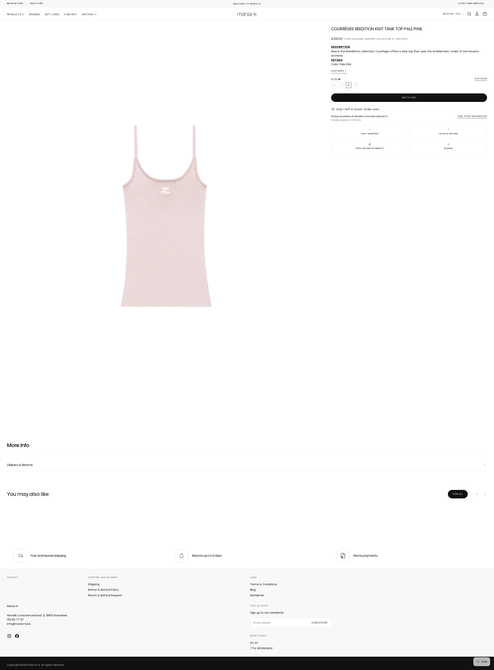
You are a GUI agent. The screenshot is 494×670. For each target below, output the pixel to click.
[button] (469, 14)
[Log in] (477, 14)
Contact (70, 14)
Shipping (370, 38)
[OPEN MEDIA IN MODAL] (318, 418)
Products (14, 14)
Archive (88, 14)
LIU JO (254, 643)
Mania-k (12, 606)
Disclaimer (257, 595)
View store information (472, 116)
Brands (34, 14)
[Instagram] (9, 636)
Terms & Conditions (263, 584)
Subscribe (319, 622)
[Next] (484, 494)
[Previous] (477, 494)
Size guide (481, 79)
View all (458, 494)
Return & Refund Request (105, 595)
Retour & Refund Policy (103, 590)
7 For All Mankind (261, 648)
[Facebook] (17, 636)
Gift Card (52, 14)
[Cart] (484, 14)
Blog (253, 590)
